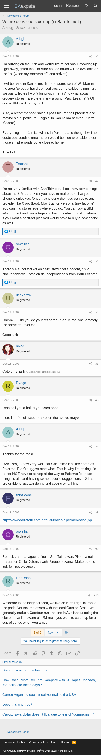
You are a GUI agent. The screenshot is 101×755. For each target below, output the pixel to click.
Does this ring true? (17, 704)
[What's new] (86, 5)
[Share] (91, 56)
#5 (97, 364)
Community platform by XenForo (38, 751)
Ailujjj (9, 28)
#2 (97, 181)
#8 (97, 512)
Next (51, 632)
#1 (97, 56)
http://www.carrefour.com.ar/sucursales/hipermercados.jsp (47, 520)
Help (54, 742)
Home (65, 742)
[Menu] (6, 6)
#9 (97, 549)
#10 (96, 595)
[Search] (95, 5)
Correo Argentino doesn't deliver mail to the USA (39, 694)
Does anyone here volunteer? (24, 670)
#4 (97, 312)
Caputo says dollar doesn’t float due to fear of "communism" (48, 714)
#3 (97, 261)
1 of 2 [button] (37, 632)
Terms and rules (14, 742)
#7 (97, 446)
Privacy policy (38, 742)
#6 (97, 400)
